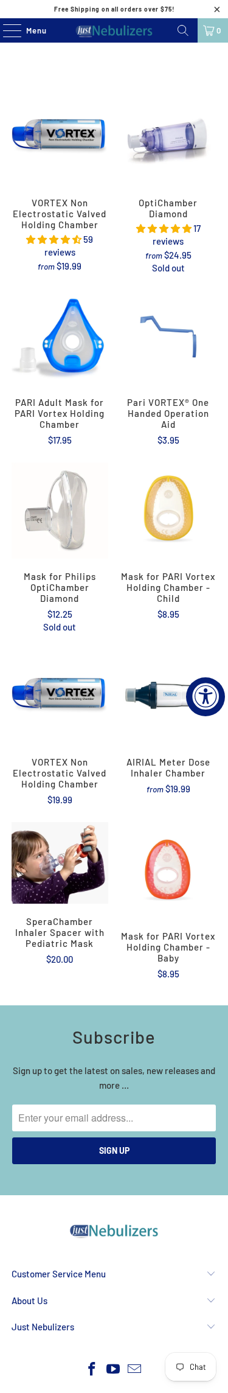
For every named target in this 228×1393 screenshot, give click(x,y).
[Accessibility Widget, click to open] (205, 696)
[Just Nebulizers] (114, 30)
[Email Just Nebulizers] (134, 1369)
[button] (53, 239)
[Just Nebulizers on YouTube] (114, 1369)
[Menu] (6, 30)
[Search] (183, 30)
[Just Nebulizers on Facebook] (92, 1369)
